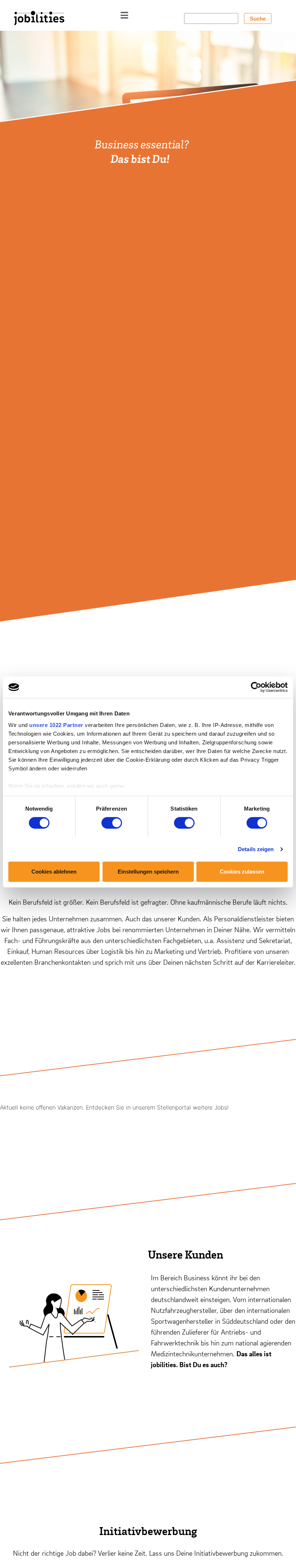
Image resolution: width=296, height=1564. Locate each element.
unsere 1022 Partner (56, 725)
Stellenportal (174, 1107)
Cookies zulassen (242, 871)
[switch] (111, 823)
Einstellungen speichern (148, 871)
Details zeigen (256, 849)
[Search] (257, 18)
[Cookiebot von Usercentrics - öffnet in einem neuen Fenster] (256, 687)
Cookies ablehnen (54, 871)
